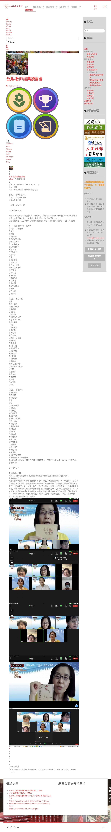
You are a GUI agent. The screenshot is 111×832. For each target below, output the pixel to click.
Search (12, 42)
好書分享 (90, 91)
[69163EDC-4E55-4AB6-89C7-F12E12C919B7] (44, 629)
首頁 (86, 49)
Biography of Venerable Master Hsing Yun (24, 809)
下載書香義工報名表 (94, 257)
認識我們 (90, 67)
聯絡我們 (90, 62)
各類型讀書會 (92, 70)
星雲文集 (90, 57)
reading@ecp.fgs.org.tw (95, 238)
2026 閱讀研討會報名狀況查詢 (20, 793)
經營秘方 (90, 96)
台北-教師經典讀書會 (24, 79)
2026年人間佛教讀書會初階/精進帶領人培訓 (25, 791)
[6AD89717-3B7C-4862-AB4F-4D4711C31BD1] (44, 577)
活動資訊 (87, 101)
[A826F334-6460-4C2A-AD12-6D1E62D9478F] (44, 682)
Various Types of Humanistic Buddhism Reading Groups (29, 801)
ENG (95, 9)
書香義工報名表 (95, 85)
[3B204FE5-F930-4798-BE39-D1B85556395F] (44, 524)
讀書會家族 (88, 104)
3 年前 (11, 179)
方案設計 (90, 93)
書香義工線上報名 (94, 249)
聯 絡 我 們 (95, 266)
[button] (42, 33)
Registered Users (14, 86)
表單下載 (90, 98)
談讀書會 (90, 65)
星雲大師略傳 (92, 54)
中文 (95, 6)
